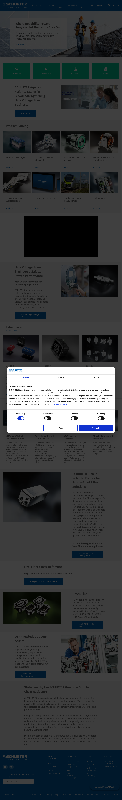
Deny (60, 428)
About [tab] (96, 378)
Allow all (95, 428)
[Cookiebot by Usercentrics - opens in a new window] (102, 371)
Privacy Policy (60, 404)
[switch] (47, 418)
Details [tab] (61, 378)
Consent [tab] (25, 378)
